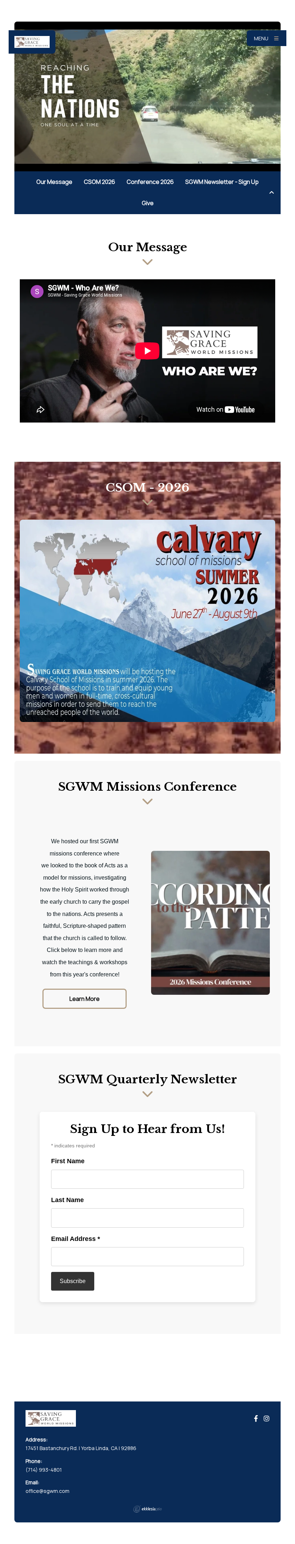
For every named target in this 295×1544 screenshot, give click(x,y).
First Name (68, 1161)
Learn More (84, 999)
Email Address (75, 1238)
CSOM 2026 (99, 182)
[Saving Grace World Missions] (32, 42)
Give (148, 203)
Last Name (67, 1200)
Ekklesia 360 (147, 1509)
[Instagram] (266, 1418)
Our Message (54, 182)
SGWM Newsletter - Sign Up (222, 182)
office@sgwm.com (47, 1490)
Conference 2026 (150, 182)
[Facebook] (256, 1418)
